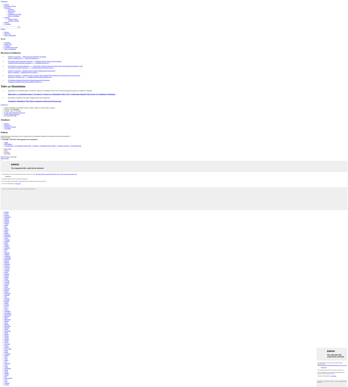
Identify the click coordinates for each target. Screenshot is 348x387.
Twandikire (7, 24)
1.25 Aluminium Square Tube (22, 146)
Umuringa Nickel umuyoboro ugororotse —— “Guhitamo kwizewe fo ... (29, 63)
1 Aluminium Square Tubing (47, 146)
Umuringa (11, 9)
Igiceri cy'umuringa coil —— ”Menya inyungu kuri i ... (24, 58)
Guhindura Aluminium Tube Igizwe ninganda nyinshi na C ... (25, 82)
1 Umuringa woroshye (62, 146)
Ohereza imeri (5, 158)
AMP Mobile (8, 144)
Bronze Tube (11, 11)
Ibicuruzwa (7, 8)
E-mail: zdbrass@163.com (11, 114)
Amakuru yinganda (13, 21)
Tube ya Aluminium (13, 16)
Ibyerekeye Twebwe (10, 6)
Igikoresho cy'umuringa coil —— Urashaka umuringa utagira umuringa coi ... (30, 77)
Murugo (6, 4)
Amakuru (7, 17)
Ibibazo (6, 22)
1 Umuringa (35, 146)
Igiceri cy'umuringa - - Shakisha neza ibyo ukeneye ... (23, 72)
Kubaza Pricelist (5, 138)
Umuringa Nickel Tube (14, 14)
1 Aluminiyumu (8, 146)
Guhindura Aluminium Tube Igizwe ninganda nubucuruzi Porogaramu (34, 101)
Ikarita (6, 142)
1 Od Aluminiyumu (75, 146)
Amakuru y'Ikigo (13, 19)
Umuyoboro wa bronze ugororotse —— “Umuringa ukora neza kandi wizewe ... (31, 67)
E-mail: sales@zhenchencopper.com (14, 112)
